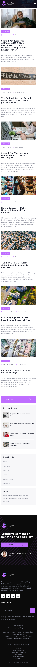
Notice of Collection (18, 664)
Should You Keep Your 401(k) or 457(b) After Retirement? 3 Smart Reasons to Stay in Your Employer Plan (14, 45)
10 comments (19, 35)
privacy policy (25, 638)
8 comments (19, 202)
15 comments (19, 92)
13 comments (22, 311)
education (6, 501)
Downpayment (8, 479)
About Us (18, 648)
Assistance (7, 466)
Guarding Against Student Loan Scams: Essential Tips (15, 319)
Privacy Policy (18, 654)
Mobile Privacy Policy (18, 656)
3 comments (21, 364)
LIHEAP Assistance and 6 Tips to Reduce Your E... (22, 434)
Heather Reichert (8, 311)
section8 (25, 495)
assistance (25, 498)
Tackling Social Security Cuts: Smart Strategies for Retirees (15, 265)
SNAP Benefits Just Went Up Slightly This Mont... (22, 425)
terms (15, 638)
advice (20, 495)
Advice (5, 462)
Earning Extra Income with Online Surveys (15, 371)
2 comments (19, 147)
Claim (5, 475)
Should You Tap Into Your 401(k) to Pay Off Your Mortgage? (15, 155)
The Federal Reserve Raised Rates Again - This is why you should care (16, 100)
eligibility (10, 495)
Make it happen (13, 545)
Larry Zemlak (7, 35)
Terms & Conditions (18, 650)
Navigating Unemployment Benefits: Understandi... (20, 444)
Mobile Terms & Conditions (18, 652)
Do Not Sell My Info (22, 662)
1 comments (19, 257)
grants (5, 495)
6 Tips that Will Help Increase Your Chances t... (20, 415)
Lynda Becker (7, 257)
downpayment (13, 498)
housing (15, 495)
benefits (5, 498)
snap (19, 498)
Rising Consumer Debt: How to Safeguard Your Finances (14, 210)
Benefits (6, 470)
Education (6, 483)
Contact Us (18, 658)
